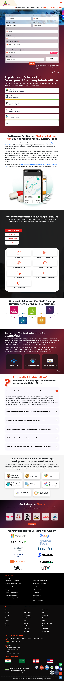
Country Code (11, 22)
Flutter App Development (40, 580)
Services (7, 615)
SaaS (43, 620)
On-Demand (45, 610)
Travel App (45, 628)
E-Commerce (27, 615)
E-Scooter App (27, 612)
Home (6, 610)
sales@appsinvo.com (36, 7)
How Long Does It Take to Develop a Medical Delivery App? (25, 420)
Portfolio (7, 612)
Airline (25, 610)
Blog (6, 623)
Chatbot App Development (40, 578)
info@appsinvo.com (22, 7)
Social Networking (47, 623)
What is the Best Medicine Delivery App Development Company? (28, 411)
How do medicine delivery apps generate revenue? (23, 391)
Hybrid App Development (40, 583)
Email (35, 16)
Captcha (9, 56)
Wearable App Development (40, 598)
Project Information (12, 42)
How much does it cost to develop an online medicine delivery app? (28, 429)
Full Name (9, 16)
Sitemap (7, 626)
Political (44, 612)
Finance (26, 623)
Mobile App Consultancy (11, 595)
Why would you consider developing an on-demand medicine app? (28, 447)
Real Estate (45, 615)
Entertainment (28, 618)
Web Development (38, 600)
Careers (7, 618)
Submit (32, 63)
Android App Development (12, 580)
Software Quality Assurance (40, 590)
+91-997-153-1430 (14, 642)
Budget (8, 35)
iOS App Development (39, 586)
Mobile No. (36, 22)
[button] (61, 677)
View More (32, 524)
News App (26, 631)
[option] (14, 362)
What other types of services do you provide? (21, 438)
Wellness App (45, 631)
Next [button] (58, 371)
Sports (44, 626)
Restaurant (45, 618)
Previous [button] (54, 371)
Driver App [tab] (12, 235)
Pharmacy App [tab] (12, 239)
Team (8, 29)
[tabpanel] (32, 270)
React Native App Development (13, 598)
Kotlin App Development (11, 592)
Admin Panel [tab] (11, 243)
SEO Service (36, 592)
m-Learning (27, 628)
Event (25, 620)
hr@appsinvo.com (13, 653)
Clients (7, 620)
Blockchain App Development (13, 586)
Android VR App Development (13, 583)
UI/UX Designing (37, 595)
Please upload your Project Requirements (19, 50)
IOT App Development (11, 590)
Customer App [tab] (13, 230)
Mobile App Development (12, 578)
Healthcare (27, 626)
